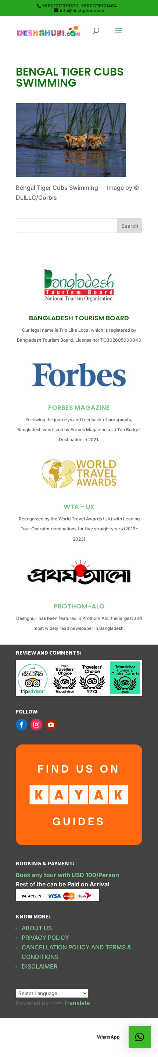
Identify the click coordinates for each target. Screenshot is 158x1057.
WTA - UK (79, 506)
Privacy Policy (45, 937)
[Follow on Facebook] (22, 724)
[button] (140, 1037)
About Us (37, 928)
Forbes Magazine (79, 407)
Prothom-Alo (79, 606)
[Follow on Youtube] (51, 724)
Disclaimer (39, 966)
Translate (77, 1003)
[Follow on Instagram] (36, 724)
